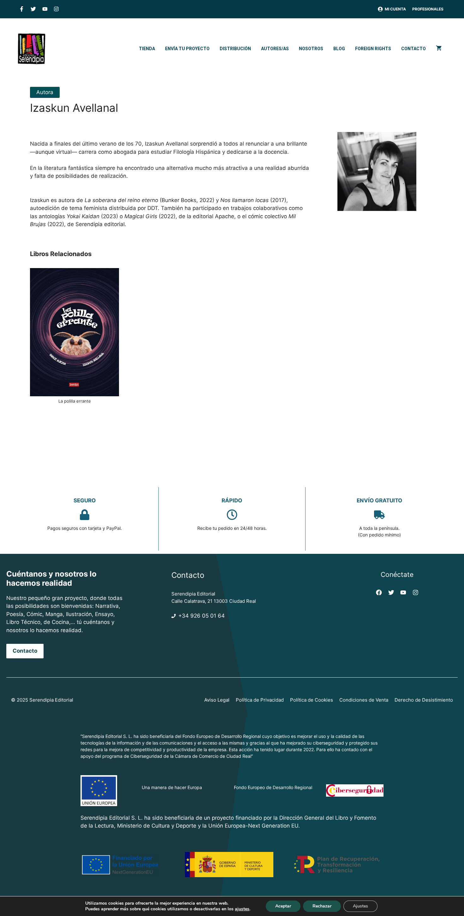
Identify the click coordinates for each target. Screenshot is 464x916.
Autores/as (275, 48)
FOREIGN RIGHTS (373, 48)
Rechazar (321, 906)
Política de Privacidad (260, 700)
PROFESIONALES (427, 9)
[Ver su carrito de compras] (439, 48)
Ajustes (360, 906)
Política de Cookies (311, 700)
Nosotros (311, 48)
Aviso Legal (216, 700)
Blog (339, 48)
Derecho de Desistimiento (424, 700)
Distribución (235, 48)
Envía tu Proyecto (187, 48)
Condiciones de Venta (363, 700)
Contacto (413, 48)
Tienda (147, 48)
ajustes (242, 909)
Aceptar (283, 906)
